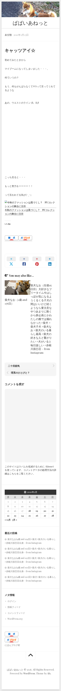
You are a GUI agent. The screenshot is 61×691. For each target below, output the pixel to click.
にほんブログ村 (12, 645)
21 (53, 510)
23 (15, 515)
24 (22, 515)
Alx (49, 673)
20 (44, 510)
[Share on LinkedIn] (49, 260)
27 (45, 515)
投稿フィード (14, 606)
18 (29, 510)
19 (37, 510)
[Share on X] (11, 260)
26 (37, 515)
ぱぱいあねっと (30, 22)
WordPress (29, 673)
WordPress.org (15, 618)
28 (52, 515)
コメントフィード (16, 612)
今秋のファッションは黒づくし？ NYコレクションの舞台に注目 (30, 211)
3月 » (14, 519)
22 (8, 515)
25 (29, 515)
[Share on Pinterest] (36, 260)
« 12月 (8, 519)
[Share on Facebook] (24, 260)
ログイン (12, 601)
